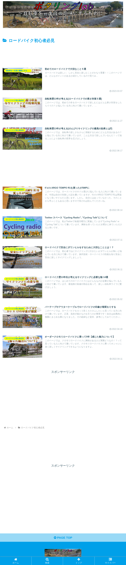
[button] (116, 468)
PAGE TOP (64, 537)
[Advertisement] (63, 53)
